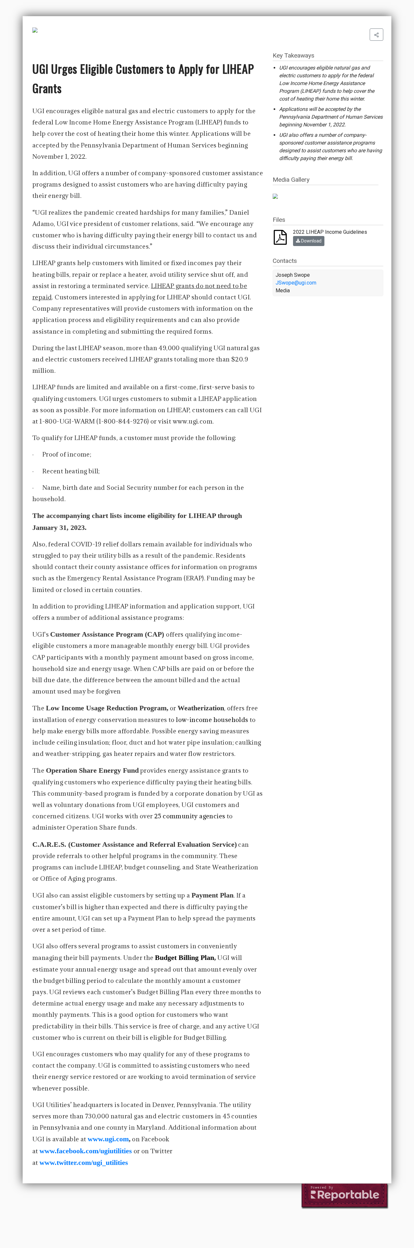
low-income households (212, 720)
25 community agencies (189, 816)
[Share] (376, 34)
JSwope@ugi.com (296, 283)
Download (310, 240)
